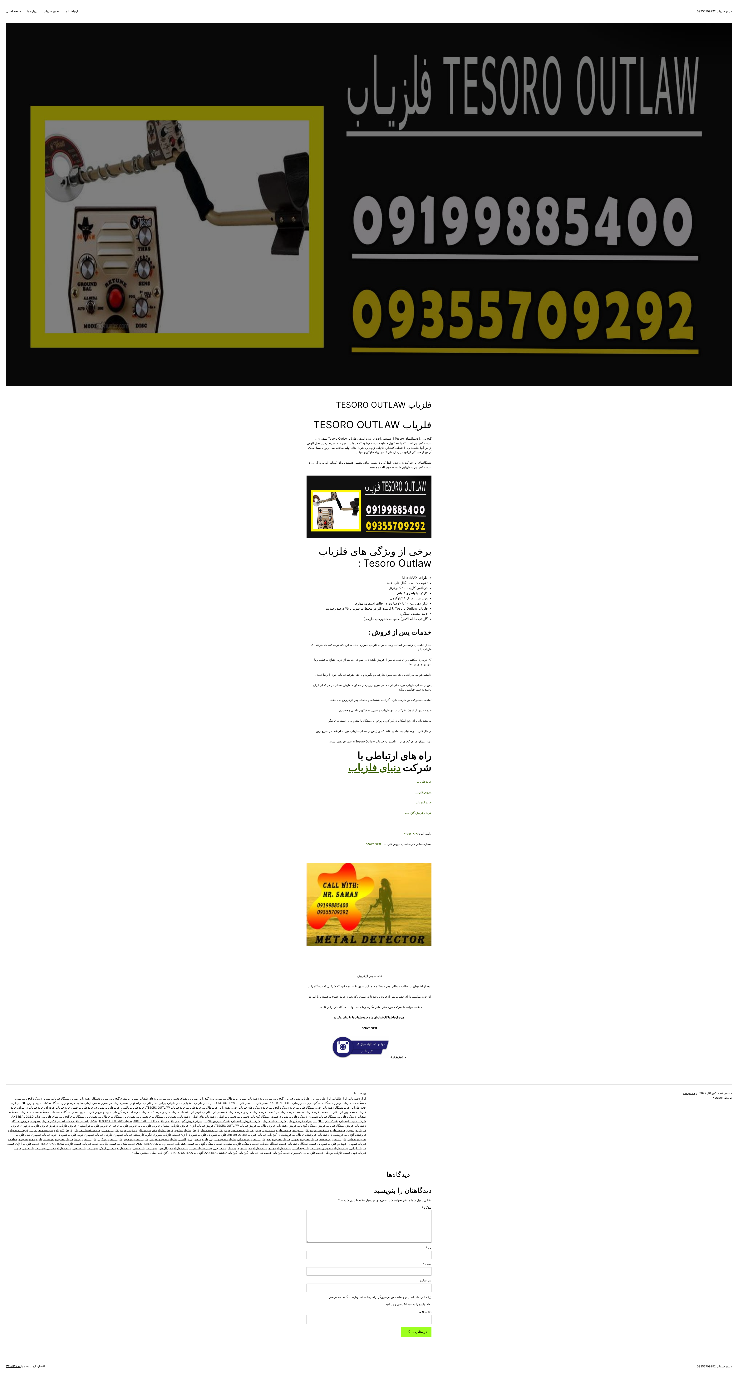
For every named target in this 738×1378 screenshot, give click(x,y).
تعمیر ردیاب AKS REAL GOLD (288, 1103)
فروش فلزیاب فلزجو (187, 1130)
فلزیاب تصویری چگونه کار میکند (152, 1134)
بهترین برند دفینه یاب (260, 1098)
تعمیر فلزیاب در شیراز (114, 1103)
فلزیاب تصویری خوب (90, 1134)
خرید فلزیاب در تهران (30, 1107)
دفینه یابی (184, 1116)
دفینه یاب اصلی (226, 1116)
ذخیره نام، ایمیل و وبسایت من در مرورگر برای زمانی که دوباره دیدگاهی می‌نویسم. (377, 1297)
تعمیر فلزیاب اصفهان (196, 1103)
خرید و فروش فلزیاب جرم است (92, 1112)
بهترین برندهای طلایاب (153, 1098)
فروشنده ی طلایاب (304, 1134)
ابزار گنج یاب (281, 1098)
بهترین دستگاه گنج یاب (36, 1098)
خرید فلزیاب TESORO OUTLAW (165, 1107)
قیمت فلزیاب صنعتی (85, 1148)
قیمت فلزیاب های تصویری (307, 1153)
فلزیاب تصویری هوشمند (58, 1139)
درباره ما (32, 11)
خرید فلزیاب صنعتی (307, 1112)
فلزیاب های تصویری (30, 1139)
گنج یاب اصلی (159, 1153)
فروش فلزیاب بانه (149, 1125)
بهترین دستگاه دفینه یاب (94, 1098)
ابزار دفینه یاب (357, 1098)
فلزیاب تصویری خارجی (118, 1134)
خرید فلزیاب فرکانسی (281, 1112)
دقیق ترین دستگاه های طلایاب (117, 1116)
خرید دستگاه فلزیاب (309, 1107)
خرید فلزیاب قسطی (230, 1112)
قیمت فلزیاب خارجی (226, 1148)
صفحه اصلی (13, 11)
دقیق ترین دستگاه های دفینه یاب (156, 1116)
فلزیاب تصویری (217, 1134)
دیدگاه (426, 1207)
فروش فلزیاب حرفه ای (123, 1125)
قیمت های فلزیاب (260, 1153)
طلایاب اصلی (89, 1121)
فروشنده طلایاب (18, 1130)
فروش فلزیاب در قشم (331, 1130)
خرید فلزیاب (424, 781)
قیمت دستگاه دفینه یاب (302, 1144)
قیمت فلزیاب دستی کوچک (115, 1148)
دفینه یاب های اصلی (203, 1116)
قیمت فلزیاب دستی (145, 1148)
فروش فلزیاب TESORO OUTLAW (235, 1125)
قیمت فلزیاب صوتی (59, 1148)
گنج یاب (243, 1153)
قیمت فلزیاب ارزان (27, 1144)
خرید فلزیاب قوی (206, 1112)
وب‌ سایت (425, 1280)
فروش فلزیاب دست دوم (246, 1130)
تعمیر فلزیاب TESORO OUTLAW (231, 1103)
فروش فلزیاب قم (162, 1130)
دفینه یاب (243, 1116)
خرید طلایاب (210, 1107)
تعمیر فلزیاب (51, 11)
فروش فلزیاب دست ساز (215, 1130)
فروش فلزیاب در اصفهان (92, 1125)
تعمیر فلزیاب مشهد (88, 1103)
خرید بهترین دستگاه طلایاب (58, 1103)
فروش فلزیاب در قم (304, 1130)
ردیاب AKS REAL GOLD (27, 1116)
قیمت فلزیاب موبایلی (337, 1153)
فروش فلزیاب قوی (139, 1130)
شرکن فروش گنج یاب (189, 1121)
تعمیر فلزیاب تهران (171, 1103)
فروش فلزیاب (423, 792)
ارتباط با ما (71, 11)
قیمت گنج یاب (281, 1153)
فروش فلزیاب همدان (113, 1130)
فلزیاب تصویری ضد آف (251, 1139)
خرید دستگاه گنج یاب (282, 1107)
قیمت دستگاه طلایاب (273, 1144)
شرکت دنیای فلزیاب (274, 1121)
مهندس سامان (140, 1153)
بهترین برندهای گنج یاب (124, 1098)
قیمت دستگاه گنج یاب (209, 1144)
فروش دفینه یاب (286, 1125)
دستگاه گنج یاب (260, 1116)
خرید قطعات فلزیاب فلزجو (178, 1112)
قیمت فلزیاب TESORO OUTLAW (60, 1144)
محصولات (689, 1093)
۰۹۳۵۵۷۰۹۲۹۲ (410, 833)
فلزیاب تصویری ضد (278, 1139)
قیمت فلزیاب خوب (201, 1148)
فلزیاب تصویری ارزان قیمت (189, 1134)
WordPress (13, 1366)
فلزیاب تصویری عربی (223, 1139)
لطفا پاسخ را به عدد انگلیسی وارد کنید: (408, 1304)
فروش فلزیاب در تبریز (62, 1125)
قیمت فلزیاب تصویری (335, 1148)
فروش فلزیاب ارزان (201, 1125)
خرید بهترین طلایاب (29, 1103)
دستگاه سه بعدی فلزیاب (34, 1112)
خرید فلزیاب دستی (332, 1112)
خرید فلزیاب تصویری (107, 1107)
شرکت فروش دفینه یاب (245, 1121)
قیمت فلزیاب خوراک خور (173, 1148)
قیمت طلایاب (108, 1144)
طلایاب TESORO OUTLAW (115, 1121)
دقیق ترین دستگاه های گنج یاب (78, 1116)
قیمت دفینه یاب (184, 1144)
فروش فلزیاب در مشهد (277, 1130)
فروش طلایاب (266, 1125)
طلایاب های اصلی (69, 1121)
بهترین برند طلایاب (235, 1098)
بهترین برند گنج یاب (210, 1098)
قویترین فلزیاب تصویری (332, 1144)
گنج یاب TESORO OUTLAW (186, 1153)
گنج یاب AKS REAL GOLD (221, 1153)
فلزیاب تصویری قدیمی (163, 1139)
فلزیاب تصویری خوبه (63, 1134)
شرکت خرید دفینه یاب (352, 1121)
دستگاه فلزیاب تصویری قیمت (289, 1116)
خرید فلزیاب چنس (82, 1107)
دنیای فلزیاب (374, 767)
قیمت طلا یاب (126, 1144)
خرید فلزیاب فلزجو (255, 1112)
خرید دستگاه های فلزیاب (253, 1107)
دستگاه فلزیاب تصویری (322, 1116)
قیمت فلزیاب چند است (307, 1148)
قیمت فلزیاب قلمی (34, 1148)
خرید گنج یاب (423, 802)
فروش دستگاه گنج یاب (311, 1125)
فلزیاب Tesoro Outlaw (242, 1134)
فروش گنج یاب (63, 1130)
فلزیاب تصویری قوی (136, 1139)
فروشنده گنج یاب (355, 1134)
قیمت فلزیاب (91, 1144)
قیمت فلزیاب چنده (280, 1148)
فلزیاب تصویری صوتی (304, 1139)
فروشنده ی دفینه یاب (330, 1134)
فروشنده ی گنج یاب (279, 1134)
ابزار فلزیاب (324, 1098)
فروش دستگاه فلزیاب (340, 1125)
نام (428, 1247)
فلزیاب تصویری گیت (110, 1139)
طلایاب (170, 1121)
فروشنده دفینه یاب (41, 1130)
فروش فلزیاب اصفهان (174, 1125)
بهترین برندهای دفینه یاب (183, 1098)
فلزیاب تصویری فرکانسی (193, 1139)
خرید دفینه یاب (228, 1107)
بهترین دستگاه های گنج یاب (324, 1103)
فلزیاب (262, 1134)
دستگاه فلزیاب (347, 1116)
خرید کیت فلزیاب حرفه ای (145, 1112)
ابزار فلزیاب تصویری (303, 1098)
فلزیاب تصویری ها (85, 1139)
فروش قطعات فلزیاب (87, 1130)
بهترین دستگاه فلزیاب (65, 1098)
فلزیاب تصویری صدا (38, 1134)
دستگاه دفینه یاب (61, 1112)
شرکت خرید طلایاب (326, 1121)
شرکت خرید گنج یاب (300, 1121)
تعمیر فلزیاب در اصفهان (144, 1103)
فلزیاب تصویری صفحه (332, 1139)
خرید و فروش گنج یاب (418, 813)
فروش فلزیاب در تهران (34, 1125)
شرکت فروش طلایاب (217, 1121)
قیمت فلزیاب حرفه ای (253, 1148)
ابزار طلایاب (340, 1098)
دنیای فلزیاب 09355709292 (714, 11)
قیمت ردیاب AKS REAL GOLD (155, 1144)
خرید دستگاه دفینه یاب (336, 1107)
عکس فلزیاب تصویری (43, 1121)
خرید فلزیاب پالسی (132, 1107)
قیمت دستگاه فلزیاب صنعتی (241, 1144)
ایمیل (427, 1264)
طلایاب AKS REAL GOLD (149, 1121)
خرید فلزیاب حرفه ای (57, 1107)
